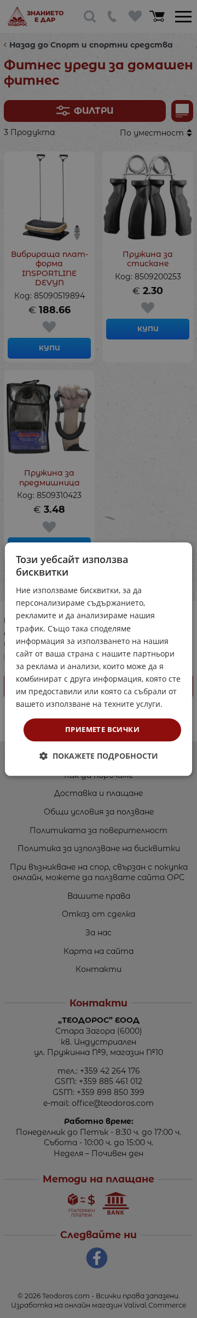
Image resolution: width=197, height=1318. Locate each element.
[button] (98, 755)
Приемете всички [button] (102, 730)
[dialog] (98, 659)
